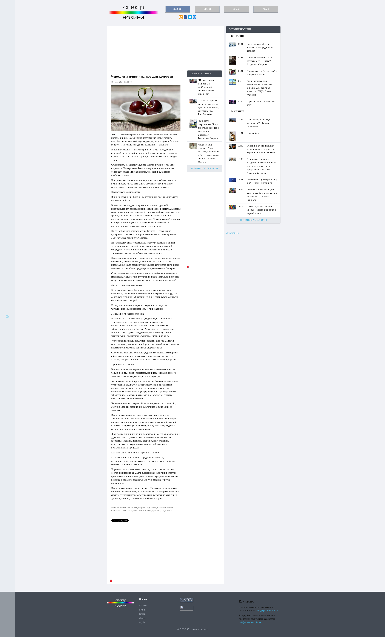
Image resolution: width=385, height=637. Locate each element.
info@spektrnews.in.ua (250, 622)
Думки (142, 618)
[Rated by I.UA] (186, 608)
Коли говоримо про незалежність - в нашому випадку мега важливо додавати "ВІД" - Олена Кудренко (259, 88)
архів (266, 9)
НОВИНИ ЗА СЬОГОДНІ (204, 168)
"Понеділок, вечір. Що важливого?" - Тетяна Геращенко (258, 123)
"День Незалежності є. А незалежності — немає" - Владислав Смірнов (259, 61)
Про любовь (253, 133)
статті (207, 9)
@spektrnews (232, 233)
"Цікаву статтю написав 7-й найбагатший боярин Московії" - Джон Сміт (207, 87)
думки (236, 9)
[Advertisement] (165, 48)
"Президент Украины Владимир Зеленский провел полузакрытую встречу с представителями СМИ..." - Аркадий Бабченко (261, 166)
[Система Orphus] (186, 600)
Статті (142, 614)
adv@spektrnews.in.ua (267, 610)
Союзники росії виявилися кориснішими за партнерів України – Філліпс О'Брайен (261, 149)
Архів (142, 622)
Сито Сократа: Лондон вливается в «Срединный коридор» (260, 47)
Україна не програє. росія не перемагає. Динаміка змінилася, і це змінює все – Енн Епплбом (208, 107)
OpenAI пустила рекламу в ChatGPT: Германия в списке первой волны (261, 210)
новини (177, 9)
